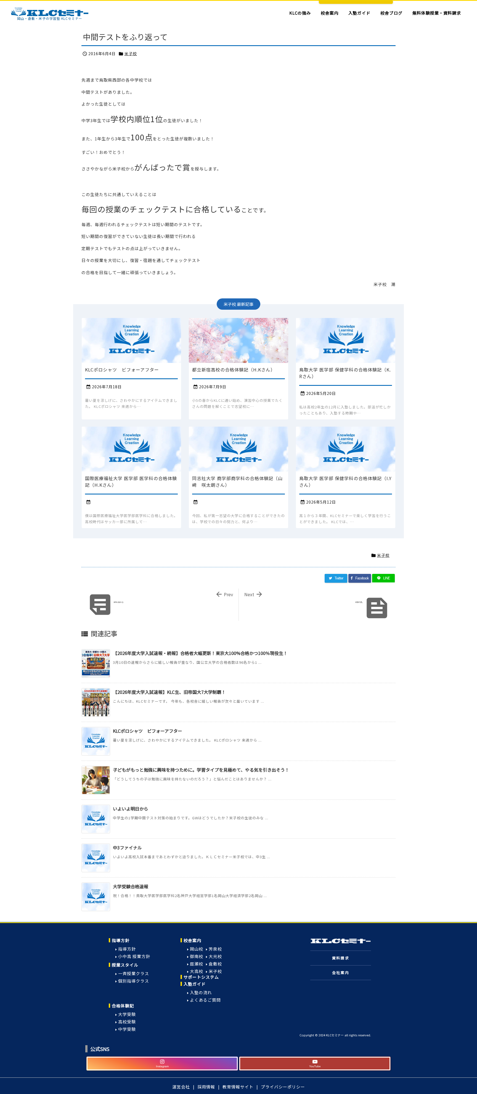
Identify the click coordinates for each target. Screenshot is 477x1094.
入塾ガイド (195, 984)
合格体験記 (123, 1006)
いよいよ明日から (130, 808)
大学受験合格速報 (130, 886)
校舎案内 (192, 940)
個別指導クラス (133, 981)
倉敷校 (215, 964)
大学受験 (127, 1014)
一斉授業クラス (133, 973)
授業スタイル (125, 965)
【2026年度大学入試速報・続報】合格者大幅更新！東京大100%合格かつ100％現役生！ (200, 653)
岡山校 (196, 949)
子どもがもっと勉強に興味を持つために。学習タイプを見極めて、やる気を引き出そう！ (201, 769)
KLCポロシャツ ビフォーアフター (147, 730)
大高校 (196, 971)
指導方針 (120, 940)
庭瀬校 (196, 964)
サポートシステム (201, 977)
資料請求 (340, 958)
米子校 (130, 53)
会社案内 (340, 972)
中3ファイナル (127, 847)
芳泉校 (215, 949)
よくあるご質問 (205, 1000)
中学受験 (127, 1029)
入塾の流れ (201, 992)
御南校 (196, 956)
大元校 (215, 956)
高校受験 (127, 1022)
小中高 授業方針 (134, 956)
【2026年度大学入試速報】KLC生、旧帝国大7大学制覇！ (169, 692)
